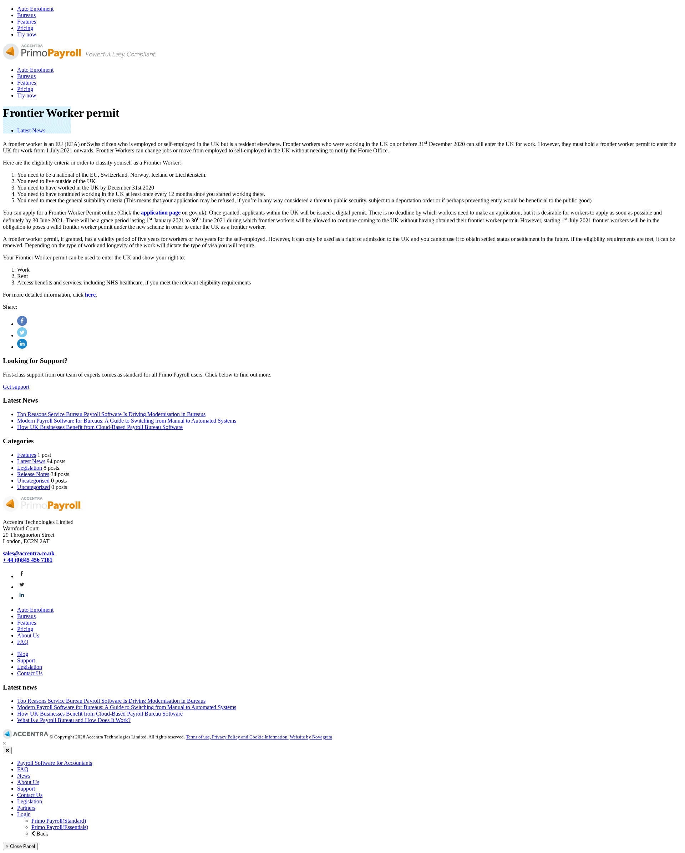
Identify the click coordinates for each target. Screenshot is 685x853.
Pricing (25, 28)
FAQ (23, 642)
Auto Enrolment (35, 9)
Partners (26, 808)
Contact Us (29, 673)
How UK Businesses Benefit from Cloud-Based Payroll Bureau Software (100, 427)
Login (24, 814)
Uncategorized (33, 487)
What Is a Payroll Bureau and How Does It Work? (74, 720)
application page (161, 213)
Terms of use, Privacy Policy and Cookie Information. (237, 737)
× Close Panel (20, 846)
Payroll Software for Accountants (54, 763)
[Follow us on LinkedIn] (21, 598)
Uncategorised (33, 481)
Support (26, 660)
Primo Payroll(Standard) (58, 821)
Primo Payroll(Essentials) (59, 827)
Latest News (31, 130)
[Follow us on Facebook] (21, 576)
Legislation (29, 468)
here (90, 295)
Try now (26, 34)
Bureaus (26, 15)
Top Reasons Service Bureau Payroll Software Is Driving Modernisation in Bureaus (111, 414)
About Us (28, 635)
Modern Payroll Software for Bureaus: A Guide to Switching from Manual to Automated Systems (126, 421)
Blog (22, 654)
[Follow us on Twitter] (21, 587)
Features (26, 22)
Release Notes (33, 474)
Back (41, 834)
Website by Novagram (311, 737)
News (23, 776)
